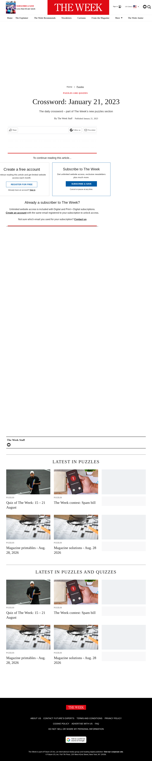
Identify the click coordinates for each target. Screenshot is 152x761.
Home (69, 87)
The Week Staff (65, 118)
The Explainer (21, 18)
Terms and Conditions (89, 718)
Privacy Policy (113, 718)
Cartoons (81, 18)
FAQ (97, 723)
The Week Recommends (45, 18)
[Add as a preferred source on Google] (76, 739)
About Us (35, 718)
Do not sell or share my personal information (76, 729)
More (118, 18)
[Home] (9, 18)
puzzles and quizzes (75, 93)
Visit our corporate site (113, 752)
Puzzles (80, 87)
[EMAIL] (9, 445)
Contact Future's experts (58, 718)
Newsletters (66, 18)
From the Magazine (100, 18)
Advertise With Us (82, 723)
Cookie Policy (61, 723)
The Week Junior (135, 18)
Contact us (80, 219)
